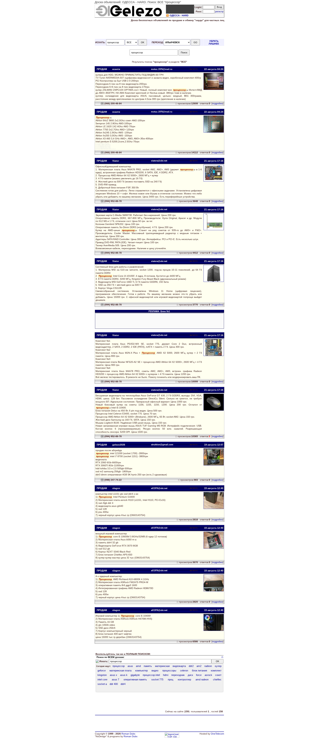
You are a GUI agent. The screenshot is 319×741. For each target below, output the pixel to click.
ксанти (116, 69)
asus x (113, 675)
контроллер (184, 679)
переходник (178, 675)
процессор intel (151, 675)
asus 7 (115, 679)
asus (130, 666)
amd (138, 666)
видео (155, 670)
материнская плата (120, 670)
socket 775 (157, 679)
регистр (219, 11)
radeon (208, 666)
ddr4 (123, 684)
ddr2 (191, 666)
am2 (199, 666)
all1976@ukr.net (159, 488)
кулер (218, 666)
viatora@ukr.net (159, 160)
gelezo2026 (118, 444)
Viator (115, 160)
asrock (208, 675)
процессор (118, 666)
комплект (216, 670)
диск (190, 675)
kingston (102, 675)
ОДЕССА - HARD (179, 15)
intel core (102, 679)
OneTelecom (217, 733)
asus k (123, 675)
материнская (162, 666)
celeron (184, 670)
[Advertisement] (159, 30)
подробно (217, 103)
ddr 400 (114, 684)
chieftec (217, 679)
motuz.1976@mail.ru (161, 69)
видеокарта (179, 666)
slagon (116, 488)
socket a (102, 684)
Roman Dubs (128, 733)
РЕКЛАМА (154, 311)
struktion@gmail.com (162, 444)
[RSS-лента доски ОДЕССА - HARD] (167, 16)
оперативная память (135, 679)
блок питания (199, 670)
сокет (218, 675)
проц (170, 679)
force (199, 675)
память (148, 666)
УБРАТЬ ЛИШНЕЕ (214, 42)
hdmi (165, 675)
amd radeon (202, 679)
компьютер (141, 670)
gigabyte (135, 675)
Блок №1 (165, 311)
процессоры (169, 670)
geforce (102, 670)
